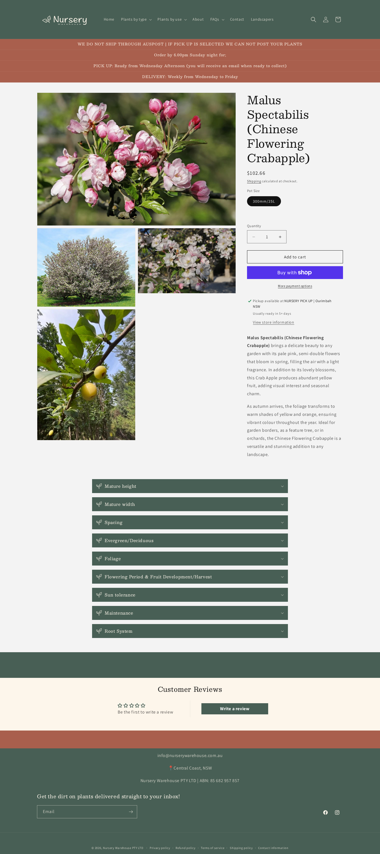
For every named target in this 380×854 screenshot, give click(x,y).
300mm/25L (264, 201)
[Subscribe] (131, 811)
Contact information (273, 848)
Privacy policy (160, 848)
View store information (273, 322)
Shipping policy (241, 848)
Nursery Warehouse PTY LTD (123, 848)
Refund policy (185, 848)
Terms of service (212, 848)
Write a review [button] (234, 709)
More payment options (295, 286)
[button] (136, 19)
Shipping (254, 181)
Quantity (254, 226)
